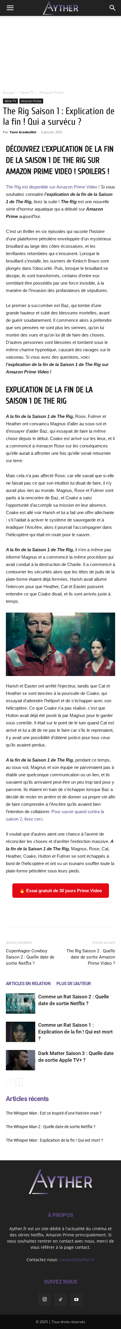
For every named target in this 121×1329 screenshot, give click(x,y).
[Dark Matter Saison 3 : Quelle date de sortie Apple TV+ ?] (20, 1060)
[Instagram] (45, 1299)
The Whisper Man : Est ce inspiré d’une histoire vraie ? (54, 1113)
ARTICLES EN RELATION (28, 983)
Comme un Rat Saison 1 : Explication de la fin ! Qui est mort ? (75, 1031)
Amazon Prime (51, 92)
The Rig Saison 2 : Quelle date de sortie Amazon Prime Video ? (90, 957)
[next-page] (19, 1082)
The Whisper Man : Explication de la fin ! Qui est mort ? (54, 1140)
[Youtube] (76, 1300)
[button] (10, 8)
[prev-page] (9, 1082)
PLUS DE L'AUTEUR (73, 983)
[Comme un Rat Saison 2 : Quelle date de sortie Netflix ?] (20, 1003)
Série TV (27, 92)
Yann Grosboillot (23, 132)
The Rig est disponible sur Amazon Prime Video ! (53, 186)
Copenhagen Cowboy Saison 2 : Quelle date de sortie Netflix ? (30, 957)
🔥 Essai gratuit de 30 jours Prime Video (60, 890)
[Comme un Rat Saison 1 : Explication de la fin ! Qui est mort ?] (20, 1032)
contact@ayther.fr (77, 1259)
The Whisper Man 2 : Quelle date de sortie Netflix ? (50, 1126)
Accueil (9, 92)
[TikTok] (60, 1300)
